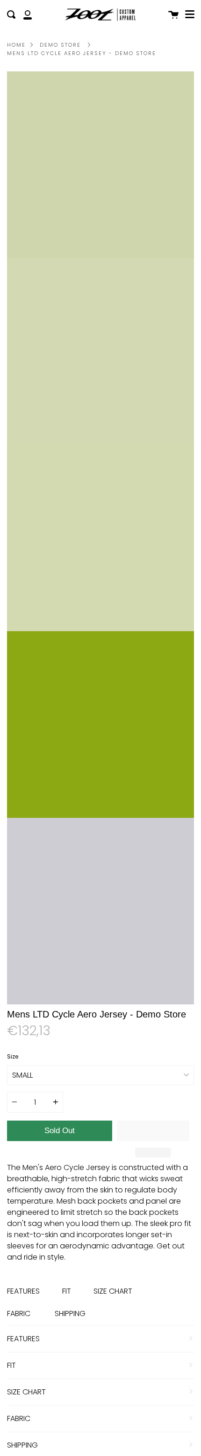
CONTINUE (100, 827)
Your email (40, 784)
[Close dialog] (189, 595)
